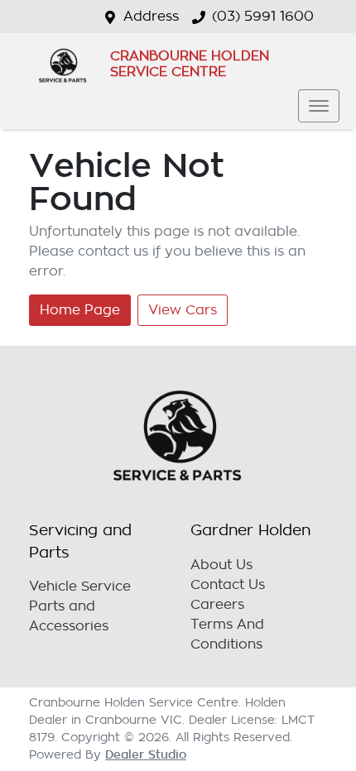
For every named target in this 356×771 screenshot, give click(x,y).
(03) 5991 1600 (263, 16)
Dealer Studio (145, 754)
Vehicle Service (80, 586)
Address (151, 16)
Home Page (80, 310)
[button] (318, 105)
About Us (221, 565)
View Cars (182, 310)
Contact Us (227, 584)
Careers (217, 604)
